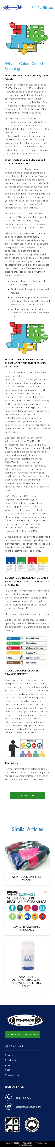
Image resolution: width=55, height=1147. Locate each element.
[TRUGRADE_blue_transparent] (12, 7)
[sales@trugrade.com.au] (10, 1107)
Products (10, 1060)
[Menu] (51, 7)
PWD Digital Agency (28, 1145)
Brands (9, 1055)
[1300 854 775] (10, 1098)
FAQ (7, 1070)
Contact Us (12, 1075)
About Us (11, 1065)
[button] (33, 7)
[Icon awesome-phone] (39, 7)
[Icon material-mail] (45, 7)
